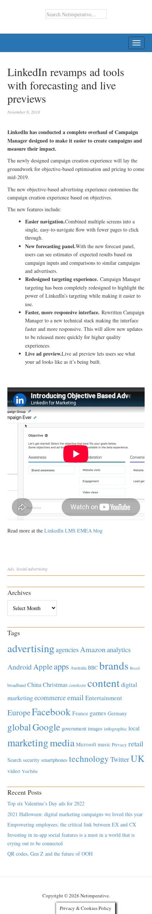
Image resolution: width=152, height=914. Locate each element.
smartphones (54, 759)
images (95, 728)
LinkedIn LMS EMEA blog (73, 530)
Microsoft (86, 744)
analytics (119, 649)
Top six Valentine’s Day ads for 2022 (45, 803)
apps (61, 666)
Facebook (51, 711)
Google (46, 726)
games (98, 713)
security (31, 759)
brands (113, 665)
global (19, 726)
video (13, 770)
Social (21, 569)
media (62, 742)
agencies (67, 649)
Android (19, 667)
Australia (78, 668)
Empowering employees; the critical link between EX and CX (71, 824)
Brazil (135, 668)
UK (138, 758)
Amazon (93, 649)
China (34, 684)
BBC (93, 667)
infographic (115, 728)
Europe (18, 712)
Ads (10, 569)
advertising (38, 569)
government (74, 728)
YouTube (30, 771)
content (103, 682)
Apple (42, 666)
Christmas (55, 684)
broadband (16, 685)
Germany (117, 713)
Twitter (119, 759)
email (75, 697)
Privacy (119, 744)
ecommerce (50, 697)
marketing (27, 742)
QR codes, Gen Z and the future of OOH (50, 853)
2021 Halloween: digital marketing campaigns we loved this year (75, 814)
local (133, 728)
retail (135, 744)
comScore (77, 685)
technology (89, 758)
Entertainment (103, 698)
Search (14, 759)
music (104, 744)
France (80, 713)
